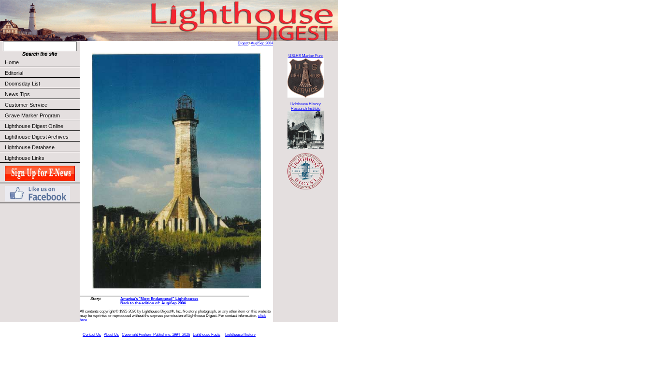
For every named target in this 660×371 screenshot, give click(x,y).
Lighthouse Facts (206, 334)
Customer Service (26, 105)
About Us (111, 334)
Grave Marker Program (32, 115)
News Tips (17, 94)
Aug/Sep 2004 (262, 43)
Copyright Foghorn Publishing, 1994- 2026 (156, 334)
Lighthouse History (240, 334)
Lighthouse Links (24, 158)
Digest (243, 43)
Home (12, 62)
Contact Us (92, 334)
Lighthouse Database (30, 147)
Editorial (14, 73)
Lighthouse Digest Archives (37, 137)
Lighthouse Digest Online (34, 126)
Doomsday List (22, 83)
